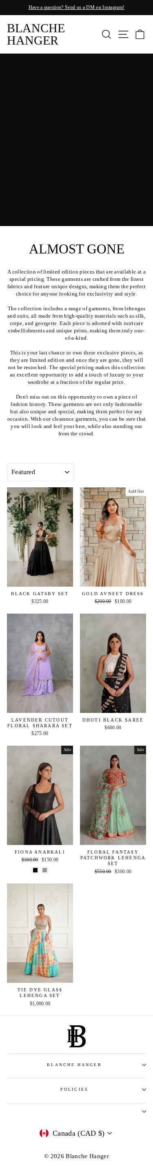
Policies (74, 1089)
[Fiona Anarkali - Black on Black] (35, 870)
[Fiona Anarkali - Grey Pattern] (45, 870)
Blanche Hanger (36, 34)
